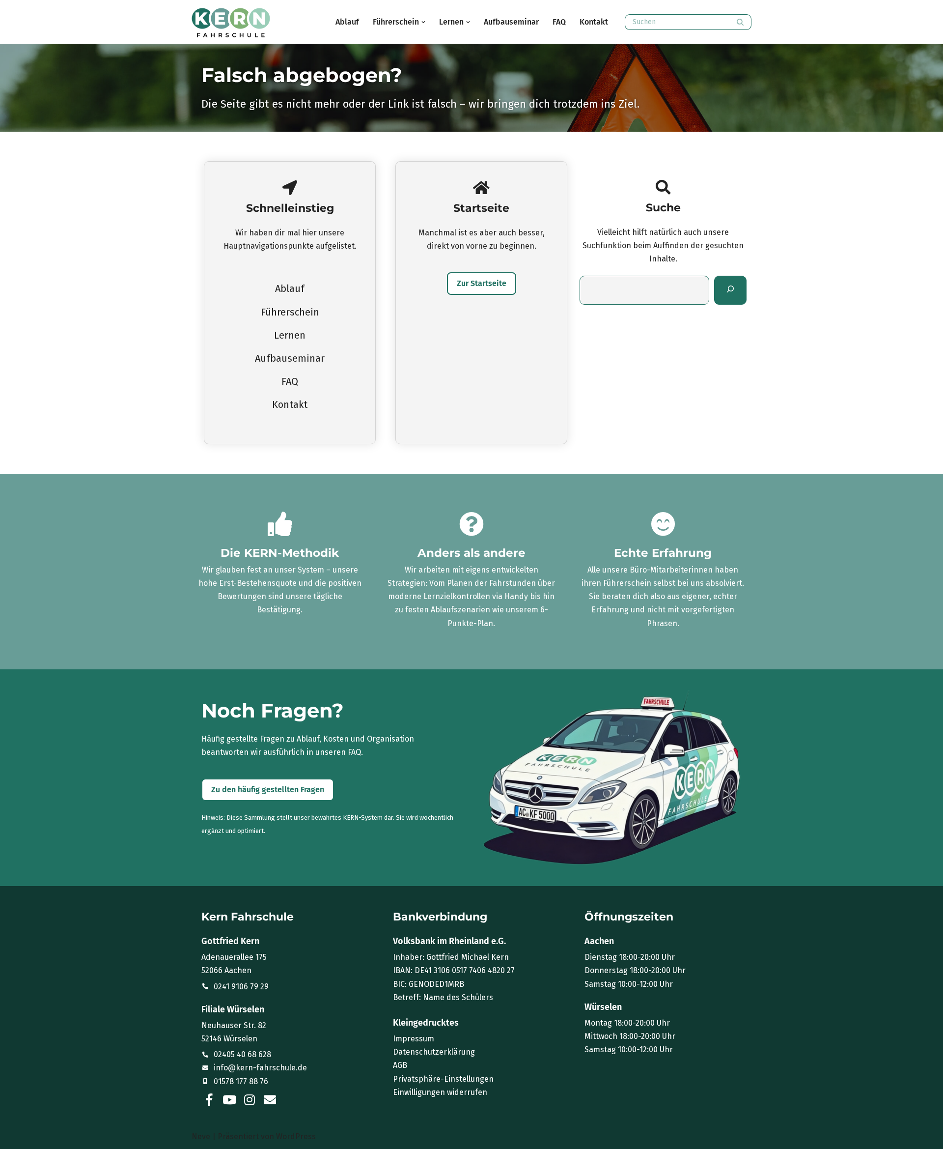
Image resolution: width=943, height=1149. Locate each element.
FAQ (559, 22)
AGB (400, 1065)
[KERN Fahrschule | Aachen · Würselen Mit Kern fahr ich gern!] (231, 22)
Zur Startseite (481, 283)
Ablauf (347, 22)
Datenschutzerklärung (434, 1052)
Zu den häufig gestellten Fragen (267, 789)
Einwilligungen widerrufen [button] (440, 1092)
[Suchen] (740, 22)
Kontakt (594, 22)
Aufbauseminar (511, 22)
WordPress (296, 1136)
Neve (201, 1136)
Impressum (413, 1038)
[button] (423, 22)
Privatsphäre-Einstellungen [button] (443, 1079)
